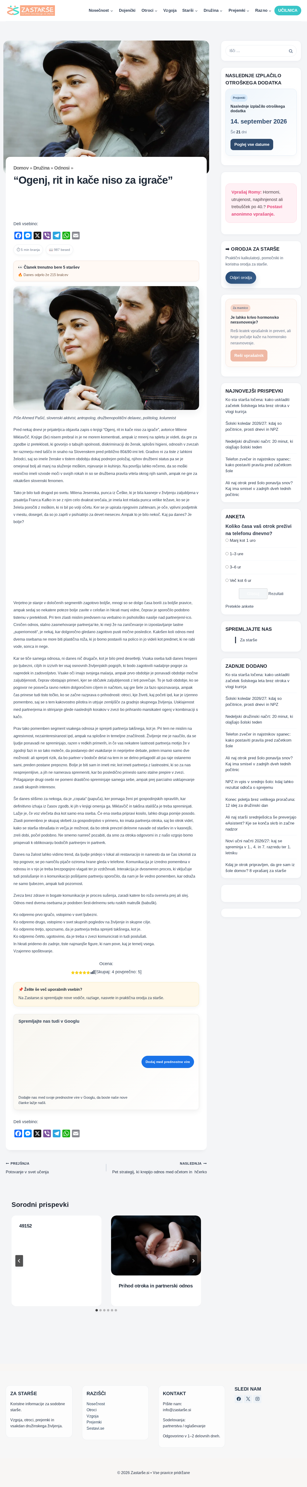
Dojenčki (127, 10)
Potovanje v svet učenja (27, 1168)
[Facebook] (239, 1399)
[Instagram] (257, 1399)
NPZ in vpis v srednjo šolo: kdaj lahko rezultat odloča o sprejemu (259, 784)
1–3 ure (236, 554)
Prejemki (94, 1422)
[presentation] (156, 1245)
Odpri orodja (241, 277)
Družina (41, 168)
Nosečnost (96, 1404)
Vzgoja (169, 10)
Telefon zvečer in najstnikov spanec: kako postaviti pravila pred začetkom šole (258, 465)
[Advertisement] (106, 205)
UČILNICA (287, 10)
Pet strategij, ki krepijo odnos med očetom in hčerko (159, 1168)
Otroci (92, 1410)
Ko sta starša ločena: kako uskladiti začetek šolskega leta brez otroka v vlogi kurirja (257, 405)
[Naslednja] (193, 1261)
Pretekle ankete (239, 606)
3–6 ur (235, 567)
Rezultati (275, 594)
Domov (21, 168)
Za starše (248, 640)
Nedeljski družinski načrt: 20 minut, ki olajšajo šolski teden (259, 444)
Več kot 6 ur (240, 580)
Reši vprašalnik (249, 355)
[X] (248, 1399)
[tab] (96, 1310)
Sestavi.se (95, 1428)
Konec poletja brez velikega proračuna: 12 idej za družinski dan (260, 802)
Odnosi (62, 168)
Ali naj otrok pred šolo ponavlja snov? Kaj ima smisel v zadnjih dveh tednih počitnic (259, 489)
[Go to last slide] (19, 1261)
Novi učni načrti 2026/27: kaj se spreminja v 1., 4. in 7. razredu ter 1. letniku (258, 847)
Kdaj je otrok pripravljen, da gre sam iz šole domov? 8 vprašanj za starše (260, 867)
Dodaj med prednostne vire (168, 1062)
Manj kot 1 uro (242, 540)
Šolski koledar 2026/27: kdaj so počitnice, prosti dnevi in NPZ (253, 426)
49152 (25, 1225)
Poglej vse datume (251, 144)
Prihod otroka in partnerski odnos (156, 1285)
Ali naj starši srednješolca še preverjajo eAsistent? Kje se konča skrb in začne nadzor (260, 823)
